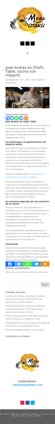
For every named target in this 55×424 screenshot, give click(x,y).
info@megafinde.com (27, 384)
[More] (26, 118)
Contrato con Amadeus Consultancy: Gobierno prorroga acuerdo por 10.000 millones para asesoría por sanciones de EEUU (25, 299)
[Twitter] (12, 118)
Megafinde (13, 79)
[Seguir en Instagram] (22, 43)
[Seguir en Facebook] (27, 43)
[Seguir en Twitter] (33, 43)
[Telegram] (21, 118)
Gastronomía (37, 79)
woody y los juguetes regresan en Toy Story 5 (25, 330)
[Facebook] (8, 118)
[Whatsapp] (16, 118)
